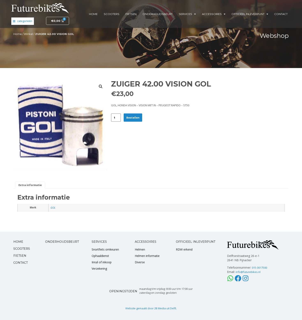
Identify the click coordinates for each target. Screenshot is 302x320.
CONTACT (20, 263)
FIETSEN (19, 256)
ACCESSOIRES (145, 242)
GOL (53, 207)
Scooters (111, 14)
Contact (281, 14)
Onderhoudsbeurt (158, 14)
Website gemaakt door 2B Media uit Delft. (151, 308)
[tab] (30, 185)
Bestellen (132, 117)
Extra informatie (30, 185)
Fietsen (131, 14)
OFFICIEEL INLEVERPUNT (195, 242)
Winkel (28, 34)
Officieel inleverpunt (248, 14)
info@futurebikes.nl (248, 272)
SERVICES (99, 242)
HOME (18, 242)
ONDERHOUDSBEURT (62, 242)
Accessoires (212, 14)
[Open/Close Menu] (22, 21)
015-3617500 (259, 267)
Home (93, 14)
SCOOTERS (21, 249)
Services (185, 14)
